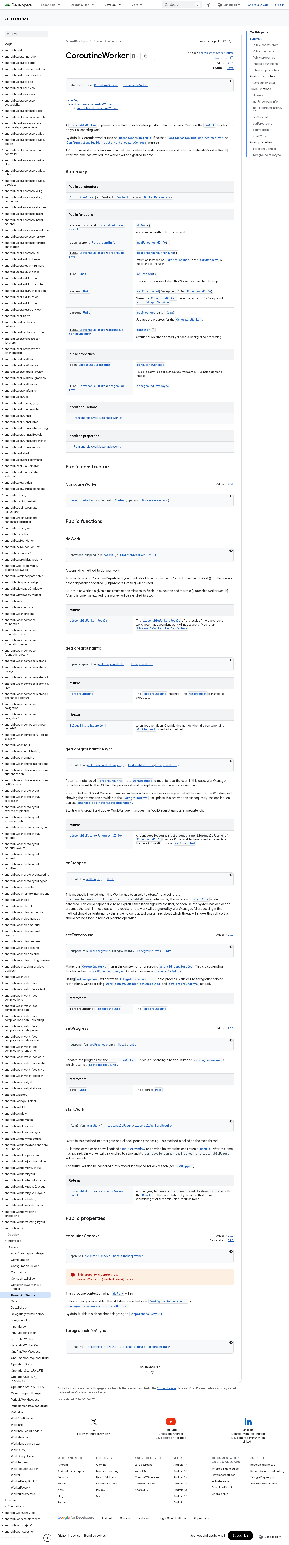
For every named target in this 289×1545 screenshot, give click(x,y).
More (135, 4)
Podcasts (63, 1502)
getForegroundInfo (151, 242)
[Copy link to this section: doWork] (84, 539)
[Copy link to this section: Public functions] (106, 521)
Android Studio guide (225, 1468)
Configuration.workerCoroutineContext (97, 1306)
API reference (17, 19)
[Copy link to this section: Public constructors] (114, 467)
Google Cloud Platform (171, 1518)
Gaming (101, 1464)
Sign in (279, 4)
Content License (166, 1388)
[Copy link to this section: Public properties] (109, 1219)
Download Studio (222, 1487)
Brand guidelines (95, 1535)
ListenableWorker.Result (138, 555)
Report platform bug (262, 1464)
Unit (82, 274)
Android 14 (180, 1483)
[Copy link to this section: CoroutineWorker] (102, 484)
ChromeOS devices (147, 1477)
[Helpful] (225, 41)
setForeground (148, 291)
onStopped (145, 274)
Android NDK (220, 1493)
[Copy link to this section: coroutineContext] (103, 1236)
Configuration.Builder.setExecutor (195, 138)
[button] (25, 42)
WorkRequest (209, 260)
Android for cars (145, 1483)
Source (62, 1483)
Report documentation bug (267, 1471)
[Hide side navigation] (47, 1538)
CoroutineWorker (106, 85)
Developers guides (223, 1475)
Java (230, 68)
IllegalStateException (87, 725)
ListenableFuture (92, 253)
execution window (132, 1149)
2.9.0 (231, 63)
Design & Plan (80, 4)
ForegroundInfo (103, 242)
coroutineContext (150, 365)
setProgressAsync (207, 1060)
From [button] (98, 418)
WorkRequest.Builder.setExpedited (133, 984)
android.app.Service (153, 302)
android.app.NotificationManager (104, 803)
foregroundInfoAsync (153, 386)
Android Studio (258, 4)
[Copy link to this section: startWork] (88, 1109)
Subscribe (241, 1536)
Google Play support (262, 1477)
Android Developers (77, 41)
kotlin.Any (72, 100)
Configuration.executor (168, 1301)
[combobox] (182, 4)
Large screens (143, 1464)
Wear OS (140, 1471)
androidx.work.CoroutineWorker (97, 108)
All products (201, 1518)
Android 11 (180, 1502)
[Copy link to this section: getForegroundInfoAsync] (117, 749)
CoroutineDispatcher (94, 365)
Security (63, 1477)
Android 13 (180, 1490)
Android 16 (180, 1471)
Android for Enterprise (71, 1471)
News (61, 1490)
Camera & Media (106, 1483)
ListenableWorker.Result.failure (162, 628)
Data (169, 312)
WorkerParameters (157, 197)
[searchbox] (26, 34)
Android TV (142, 1490)
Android (63, 1464)
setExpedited (185, 843)
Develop (110, 4)
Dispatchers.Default (135, 138)
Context (122, 197)
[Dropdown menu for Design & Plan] (94, 4)
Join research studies (263, 1483)
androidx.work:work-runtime (216, 53)
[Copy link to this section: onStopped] (90, 863)
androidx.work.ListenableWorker (91, 104)
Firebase (143, 1518)
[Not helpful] (231, 41)
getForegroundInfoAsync (155, 253)
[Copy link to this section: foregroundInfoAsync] (110, 1331)
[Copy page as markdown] (145, 56)
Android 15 (180, 1477)
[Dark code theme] (231, 81)
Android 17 (180, 1464)
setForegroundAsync (108, 971)
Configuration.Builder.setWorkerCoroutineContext (106, 142)
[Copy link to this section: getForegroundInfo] (105, 648)
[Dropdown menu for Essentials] (60, 4)
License (75, 1535)
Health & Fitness (106, 1477)
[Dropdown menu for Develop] (121, 4)
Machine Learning (107, 1471)
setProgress (146, 312)
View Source (221, 58)
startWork (144, 330)
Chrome (125, 1518)
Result (205, 1149)
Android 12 (180, 1496)
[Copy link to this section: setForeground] (97, 935)
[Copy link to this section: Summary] (91, 172)
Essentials (48, 4)
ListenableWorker (135, 85)
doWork (209, 125)
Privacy (100, 1490)
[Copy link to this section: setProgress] (92, 1029)
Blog (60, 1496)
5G (98, 1496)
